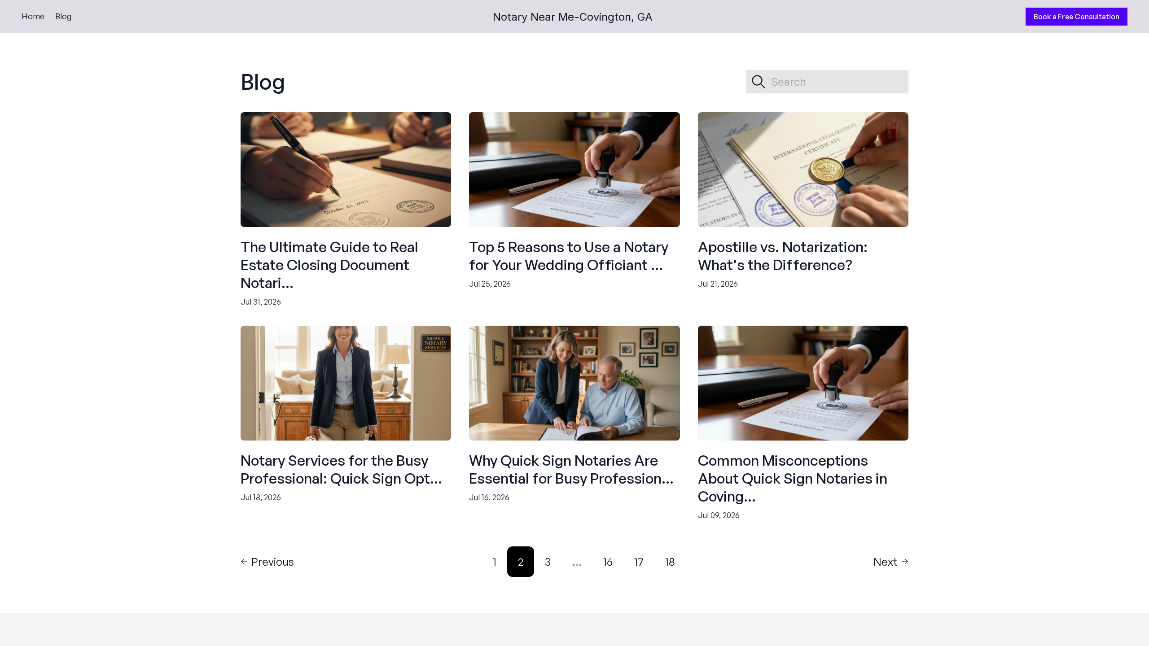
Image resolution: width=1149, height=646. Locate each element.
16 (608, 561)
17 (639, 561)
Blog (63, 16)
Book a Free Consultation (1076, 16)
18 (670, 561)
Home (33, 16)
